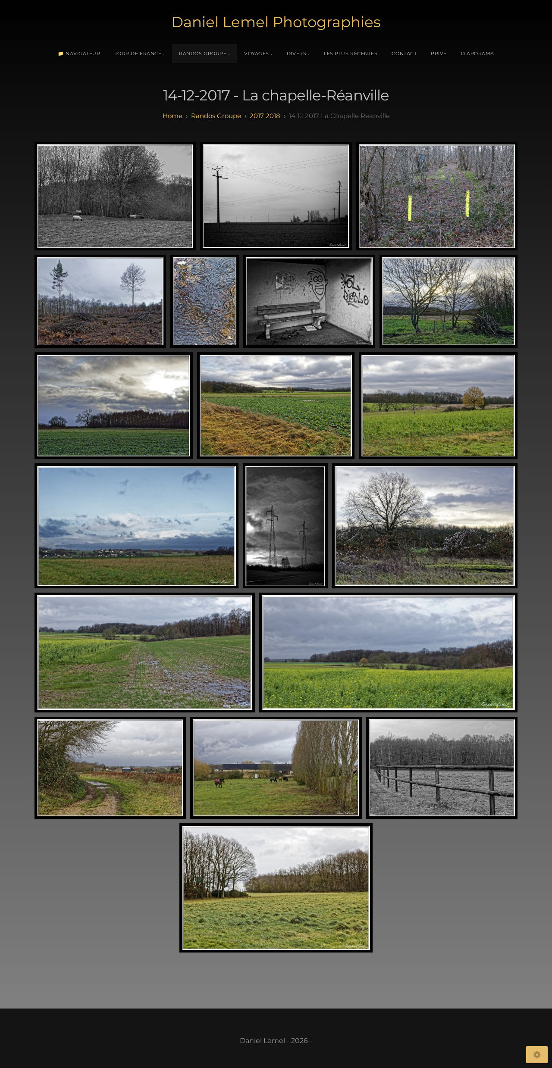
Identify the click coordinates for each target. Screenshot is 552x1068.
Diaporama (477, 53)
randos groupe (216, 116)
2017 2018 (265, 116)
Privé (439, 53)
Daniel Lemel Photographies (276, 22)
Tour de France (138, 53)
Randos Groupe (202, 53)
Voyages (256, 53)
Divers (296, 53)
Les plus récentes (350, 53)
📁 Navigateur (79, 53)
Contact (404, 53)
